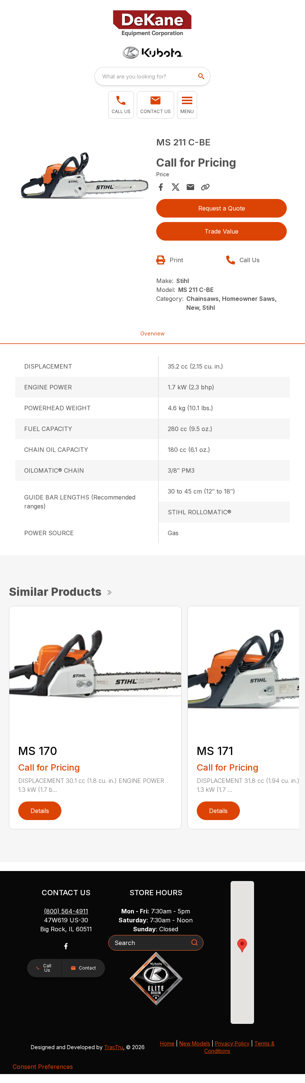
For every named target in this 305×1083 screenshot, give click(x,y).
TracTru (113, 1047)
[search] (202, 76)
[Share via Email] (190, 187)
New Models (194, 1043)
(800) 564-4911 (66, 911)
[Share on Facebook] (160, 187)
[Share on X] (175, 187)
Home (167, 1043)
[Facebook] (66, 946)
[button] (121, 105)
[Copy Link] (205, 187)
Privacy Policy (232, 1043)
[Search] (194, 942)
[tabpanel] (83, 176)
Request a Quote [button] (221, 208)
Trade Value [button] (221, 231)
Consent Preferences (43, 1066)
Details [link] (39, 810)
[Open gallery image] (83, 175)
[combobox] (152, 76)
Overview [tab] (152, 333)
